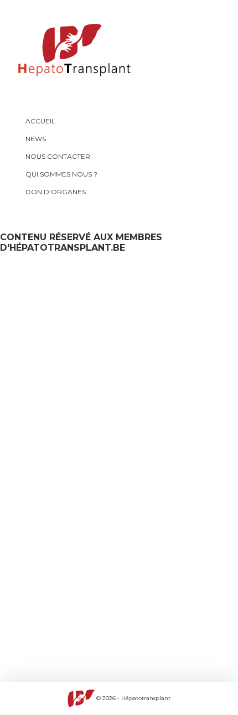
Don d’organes (55, 192)
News (35, 138)
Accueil (40, 121)
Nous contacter (57, 156)
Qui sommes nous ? (61, 174)
